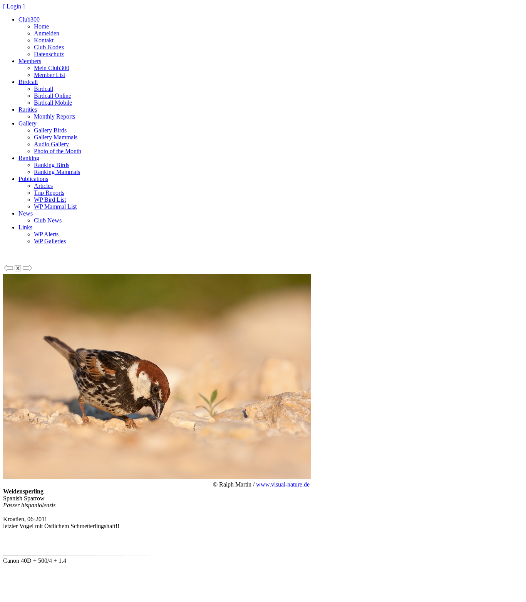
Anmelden (46, 33)
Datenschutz (49, 54)
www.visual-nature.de (283, 484)
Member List (49, 75)
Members (29, 61)
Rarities (27, 109)
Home (41, 26)
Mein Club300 (51, 68)
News (25, 213)
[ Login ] (14, 6)
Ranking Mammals (57, 172)
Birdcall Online (52, 95)
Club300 (29, 19)
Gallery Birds (50, 130)
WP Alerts (46, 234)
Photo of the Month (57, 151)
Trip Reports (49, 192)
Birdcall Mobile (53, 102)
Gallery (27, 123)
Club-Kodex (49, 47)
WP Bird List (50, 199)
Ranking (28, 158)
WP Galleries (50, 241)
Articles (43, 185)
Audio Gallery (51, 144)
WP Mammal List (55, 206)
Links (25, 227)
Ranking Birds (51, 165)
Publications (33, 179)
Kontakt (44, 40)
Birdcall (28, 82)
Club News (48, 220)
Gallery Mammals (55, 137)
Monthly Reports (54, 116)
